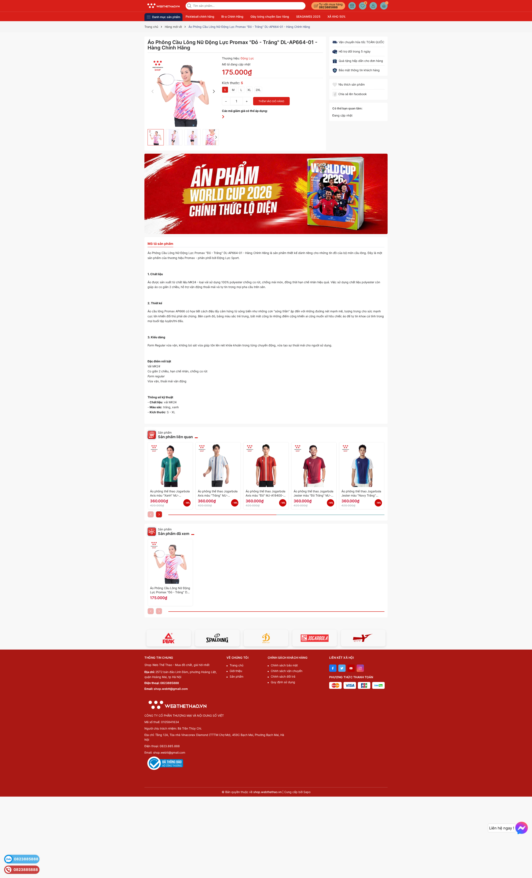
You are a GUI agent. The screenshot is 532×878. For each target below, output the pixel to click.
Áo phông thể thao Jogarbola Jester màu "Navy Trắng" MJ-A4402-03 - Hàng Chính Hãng (361, 493)
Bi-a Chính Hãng (232, 16)
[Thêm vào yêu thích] (335, 84)
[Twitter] (342, 668)
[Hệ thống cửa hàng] (352, 6)
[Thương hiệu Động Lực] (217, 638)
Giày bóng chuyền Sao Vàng (269, 16)
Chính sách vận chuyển (286, 671)
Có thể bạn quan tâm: (347, 108)
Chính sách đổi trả (283, 676)
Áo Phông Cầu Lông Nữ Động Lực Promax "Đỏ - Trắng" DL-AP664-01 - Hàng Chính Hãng (170, 590)
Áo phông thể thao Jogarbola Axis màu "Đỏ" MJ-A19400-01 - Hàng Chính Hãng (265, 493)
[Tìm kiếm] (190, 6)
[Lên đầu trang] (527, 868)
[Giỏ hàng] (384, 6)
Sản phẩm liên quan (175, 437)
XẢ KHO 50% (337, 16)
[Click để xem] (183, 91)
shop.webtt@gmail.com (171, 688)
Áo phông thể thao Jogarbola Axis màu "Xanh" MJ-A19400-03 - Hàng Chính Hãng (170, 493)
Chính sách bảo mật (284, 665)
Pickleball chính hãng (200, 16)
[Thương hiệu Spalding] (169, 638)
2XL (258, 90)
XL (249, 90)
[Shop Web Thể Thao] (163, 5)
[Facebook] (332, 668)
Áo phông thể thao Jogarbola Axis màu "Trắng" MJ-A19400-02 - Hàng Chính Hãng (218, 493)
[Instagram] (360, 668)
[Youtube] (351, 668)
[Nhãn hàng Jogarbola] (266, 638)
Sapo (306, 792)
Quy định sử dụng (283, 682)
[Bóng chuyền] (266, 194)
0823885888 (328, 7)
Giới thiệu (236, 671)
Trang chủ (236, 665)
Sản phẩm (236, 676)
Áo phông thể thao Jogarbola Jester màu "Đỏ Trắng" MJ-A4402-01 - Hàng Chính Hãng (314, 493)
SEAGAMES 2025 (308, 16)
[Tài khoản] (373, 6)
